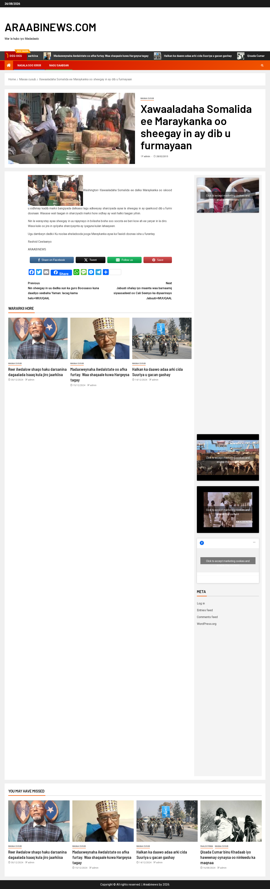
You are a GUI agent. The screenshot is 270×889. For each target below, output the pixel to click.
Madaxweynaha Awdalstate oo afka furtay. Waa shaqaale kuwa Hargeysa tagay (73, 55)
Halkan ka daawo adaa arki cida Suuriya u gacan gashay (170, 55)
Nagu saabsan (59, 65)
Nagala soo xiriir (29, 65)
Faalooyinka (206, 846)
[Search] (262, 65)
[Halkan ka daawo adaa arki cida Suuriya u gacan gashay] (162, 338)
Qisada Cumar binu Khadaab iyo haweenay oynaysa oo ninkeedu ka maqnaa (227, 857)
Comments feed (207, 617)
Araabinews (150, 884)
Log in (201, 603)
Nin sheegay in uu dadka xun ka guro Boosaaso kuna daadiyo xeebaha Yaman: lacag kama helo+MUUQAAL (63, 290)
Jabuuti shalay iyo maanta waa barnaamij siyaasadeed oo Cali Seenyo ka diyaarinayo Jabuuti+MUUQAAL (143, 290)
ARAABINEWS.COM (50, 26)
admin (147, 156)
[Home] (9, 65)
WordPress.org (206, 624)
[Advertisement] (228, 254)
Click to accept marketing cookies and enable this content (228, 196)
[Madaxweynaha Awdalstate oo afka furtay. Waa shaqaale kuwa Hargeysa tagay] (100, 338)
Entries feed (205, 610)
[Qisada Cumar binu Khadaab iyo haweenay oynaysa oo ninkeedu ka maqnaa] (231, 821)
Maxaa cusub (147, 98)
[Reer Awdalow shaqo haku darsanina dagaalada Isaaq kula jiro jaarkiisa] (38, 338)
